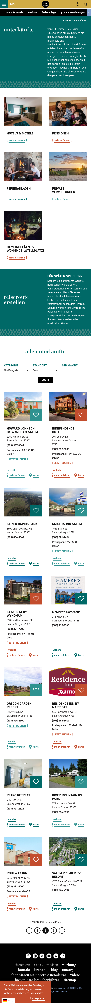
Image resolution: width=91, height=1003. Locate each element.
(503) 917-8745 (60, 625)
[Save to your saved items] (36, 415)
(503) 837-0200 (60, 449)
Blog (54, 969)
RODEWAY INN (17, 873)
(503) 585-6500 (60, 720)
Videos (75, 974)
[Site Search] (85, 4)
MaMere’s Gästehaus (66, 612)
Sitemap (70, 979)
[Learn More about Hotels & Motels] (23, 111)
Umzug (67, 969)
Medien (52, 964)
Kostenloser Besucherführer (37, 979)
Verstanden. (37, 993)
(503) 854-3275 (60, 812)
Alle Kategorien (11, 370)
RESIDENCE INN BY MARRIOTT (65, 705)
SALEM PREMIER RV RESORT (66, 875)
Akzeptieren (38, 998)
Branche (40, 969)
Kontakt (24, 969)
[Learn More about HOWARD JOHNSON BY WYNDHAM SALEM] (23, 406)
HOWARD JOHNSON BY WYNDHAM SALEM (22, 430)
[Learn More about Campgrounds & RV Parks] (23, 225)
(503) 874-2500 (15, 720)
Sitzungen (22, 964)
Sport (38, 964)
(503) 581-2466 (60, 537)
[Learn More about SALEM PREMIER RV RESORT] (68, 851)
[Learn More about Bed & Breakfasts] (68, 111)
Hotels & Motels (20, 133)
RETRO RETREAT (18, 795)
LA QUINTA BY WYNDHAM (17, 614)
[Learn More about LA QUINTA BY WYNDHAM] (23, 590)
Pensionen (60, 133)
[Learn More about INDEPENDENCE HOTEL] (68, 406)
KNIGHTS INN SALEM (67, 524)
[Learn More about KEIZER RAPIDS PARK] (23, 502)
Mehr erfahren (17, 140)
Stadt (35, 370)
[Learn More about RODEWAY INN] (23, 851)
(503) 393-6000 (15, 886)
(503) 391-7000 (15, 629)
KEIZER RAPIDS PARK (22, 524)
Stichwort (69, 365)
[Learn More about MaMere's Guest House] (68, 590)
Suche (46, 380)
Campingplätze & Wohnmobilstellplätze (26, 249)
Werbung (69, 964)
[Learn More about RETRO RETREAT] (23, 773)
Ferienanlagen (19, 188)
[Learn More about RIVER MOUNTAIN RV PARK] (68, 773)
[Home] (45, 4)
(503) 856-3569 (15, 537)
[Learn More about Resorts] (23, 166)
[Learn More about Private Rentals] (68, 166)
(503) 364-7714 (60, 890)
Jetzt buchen (17, 459)
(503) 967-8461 (15, 445)
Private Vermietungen (63, 190)
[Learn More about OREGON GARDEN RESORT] (23, 681)
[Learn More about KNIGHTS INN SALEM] (68, 502)
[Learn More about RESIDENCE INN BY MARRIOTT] (68, 681)
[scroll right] (89, 12)
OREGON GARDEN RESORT (19, 705)
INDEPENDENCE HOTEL (63, 430)
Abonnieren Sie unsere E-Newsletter (38, 974)
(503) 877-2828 (15, 808)
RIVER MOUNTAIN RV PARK (67, 797)
